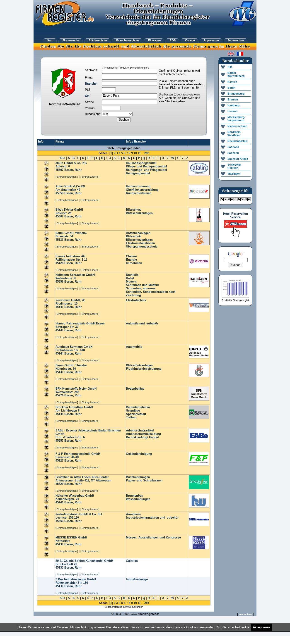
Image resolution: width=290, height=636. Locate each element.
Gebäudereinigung (139, 453)
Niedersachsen (237, 126)
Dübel (130, 278)
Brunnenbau (134, 495)
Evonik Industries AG (70, 256)
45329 (59, 484)
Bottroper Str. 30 (67, 327)
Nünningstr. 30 (66, 368)
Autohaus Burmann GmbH (74, 346)
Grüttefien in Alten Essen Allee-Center (82, 477)
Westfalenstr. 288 (67, 392)
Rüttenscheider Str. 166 (72, 582)
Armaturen (133, 514)
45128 (59, 263)
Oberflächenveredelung (142, 189)
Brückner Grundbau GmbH (74, 407)
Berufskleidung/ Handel (142, 437)
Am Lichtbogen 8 (68, 410)
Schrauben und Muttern (142, 285)
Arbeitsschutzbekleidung (143, 434)
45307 (59, 170)
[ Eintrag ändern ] (89, 176)
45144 (59, 353)
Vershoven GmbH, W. (70, 300)
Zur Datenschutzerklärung (236, 627)
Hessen (232, 111)
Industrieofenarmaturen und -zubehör (152, 517)
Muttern (131, 281)
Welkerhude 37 (66, 278)
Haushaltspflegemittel (141, 163)
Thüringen (233, 173)
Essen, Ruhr (73, 170)
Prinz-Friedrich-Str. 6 (70, 437)
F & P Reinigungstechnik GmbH (78, 453)
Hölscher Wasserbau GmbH (75, 495)
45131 (59, 544)
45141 (59, 307)
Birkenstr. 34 (64, 236)
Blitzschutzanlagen (139, 213)
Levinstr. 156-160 (67, 517)
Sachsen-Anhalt (237, 158)
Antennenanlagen (138, 233)
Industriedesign (137, 579)
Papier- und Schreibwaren (144, 480)
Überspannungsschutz (141, 246)
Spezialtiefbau (136, 414)
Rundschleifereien (138, 193)
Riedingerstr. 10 (66, 303)
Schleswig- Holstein (234, 166)
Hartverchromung (138, 186)
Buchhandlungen (138, 477)
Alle (62, 158)
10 (135, 153)
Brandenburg (235, 93)
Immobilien (134, 263)
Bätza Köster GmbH (69, 209)
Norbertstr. (63, 541)
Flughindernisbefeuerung (144, 368)
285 (146, 153)
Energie (131, 259)
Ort (87, 96)
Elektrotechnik (136, 300)
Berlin (231, 87)
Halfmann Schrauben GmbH (75, 274)
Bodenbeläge (135, 388)
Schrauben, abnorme (140, 288)
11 (139, 153)
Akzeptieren (261, 627)
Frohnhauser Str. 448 (70, 350)
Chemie (131, 256)
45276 (59, 395)
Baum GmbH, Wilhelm (71, 233)
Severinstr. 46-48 (67, 457)
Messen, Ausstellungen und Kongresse (153, 537)
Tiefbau (131, 417)
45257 (59, 440)
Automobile (134, 346)
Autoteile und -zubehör (142, 323)
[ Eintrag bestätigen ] (67, 176)
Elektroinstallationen (140, 243)
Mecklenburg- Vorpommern (236, 119)
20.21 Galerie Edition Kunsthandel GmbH (84, 560)
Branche (91, 83)
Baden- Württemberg (235, 74)
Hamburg (233, 105)
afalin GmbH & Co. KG (71, 163)
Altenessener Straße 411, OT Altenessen (83, 480)
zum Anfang (245, 614)
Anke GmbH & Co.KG (70, 186)
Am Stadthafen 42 (68, 189)
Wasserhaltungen (138, 499)
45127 (59, 460)
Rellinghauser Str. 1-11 (71, 259)
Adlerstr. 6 (63, 166)
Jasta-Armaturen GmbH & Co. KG (79, 514)
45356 (59, 193)
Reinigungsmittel (138, 173)
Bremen (232, 99)
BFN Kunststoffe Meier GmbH (76, 388)
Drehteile (132, 274)
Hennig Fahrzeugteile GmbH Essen (80, 323)
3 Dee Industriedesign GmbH (76, 579)
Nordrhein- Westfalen (234, 134)
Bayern (232, 81)
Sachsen (233, 153)
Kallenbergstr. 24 (67, 499)
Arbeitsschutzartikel (140, 430)
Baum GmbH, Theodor (71, 365)
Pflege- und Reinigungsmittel (146, 166)
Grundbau (133, 410)
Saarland (233, 147)
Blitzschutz (134, 209)
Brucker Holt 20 (66, 564)
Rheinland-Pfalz (237, 141)
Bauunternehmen (138, 407)
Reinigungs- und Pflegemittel (146, 170)
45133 (59, 239)
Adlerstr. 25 (63, 213)
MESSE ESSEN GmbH (71, 537)
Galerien (132, 560)
